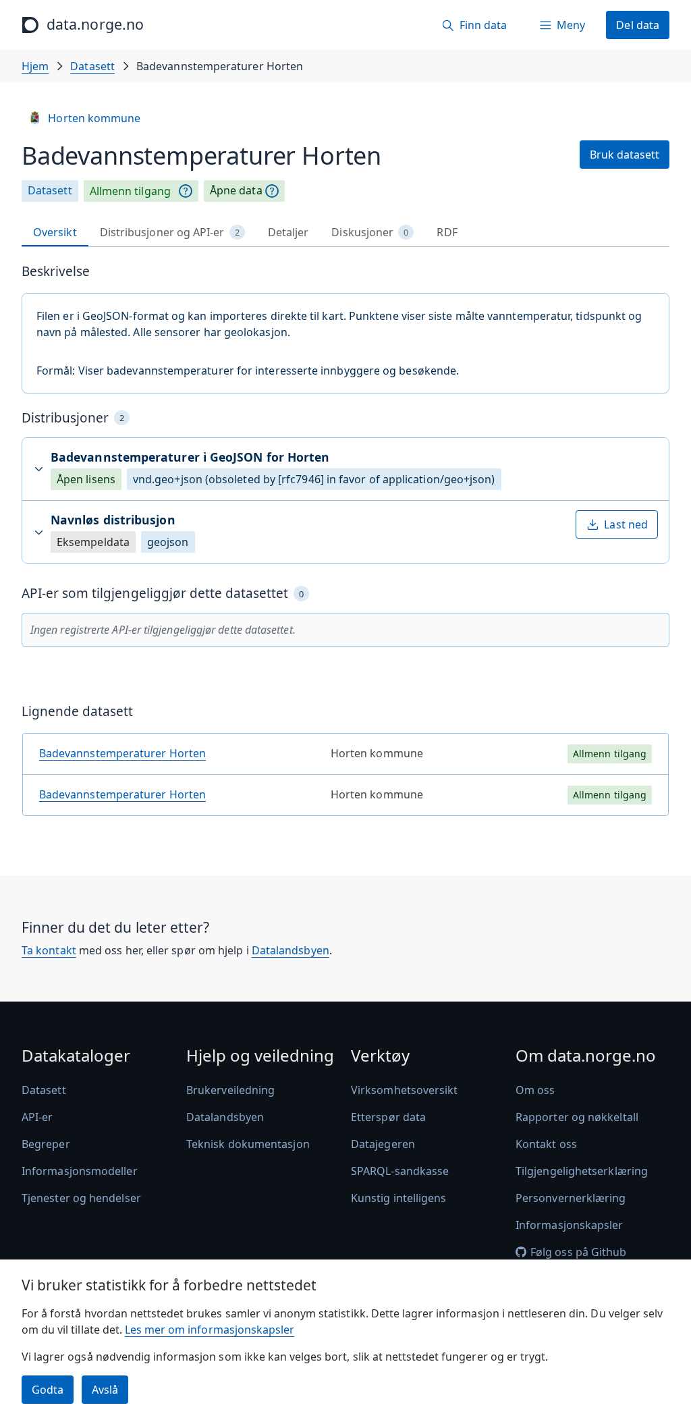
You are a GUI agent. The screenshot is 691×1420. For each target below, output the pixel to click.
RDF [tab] (447, 232)
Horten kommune (94, 118)
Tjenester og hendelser (81, 1198)
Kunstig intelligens (399, 1198)
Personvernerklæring (571, 1198)
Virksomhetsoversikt (404, 1090)
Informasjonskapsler (570, 1225)
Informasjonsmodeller (80, 1171)
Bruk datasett (624, 154)
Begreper (46, 1144)
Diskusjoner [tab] (369, 232)
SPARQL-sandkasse (400, 1171)
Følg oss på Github (578, 1252)
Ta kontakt (49, 950)
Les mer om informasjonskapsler (209, 1329)
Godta (47, 1389)
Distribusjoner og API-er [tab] (170, 232)
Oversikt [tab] (55, 232)
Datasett (92, 66)
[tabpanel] (345, 545)
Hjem (35, 66)
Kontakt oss (546, 1144)
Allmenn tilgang (130, 191)
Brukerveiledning (230, 1090)
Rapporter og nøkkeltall (577, 1117)
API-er (37, 1117)
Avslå (105, 1389)
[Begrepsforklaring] (185, 191)
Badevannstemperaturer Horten (122, 753)
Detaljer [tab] (288, 232)
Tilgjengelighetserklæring (582, 1171)
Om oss (535, 1090)
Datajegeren (383, 1144)
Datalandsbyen (290, 950)
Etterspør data (388, 1117)
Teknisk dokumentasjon (248, 1144)
